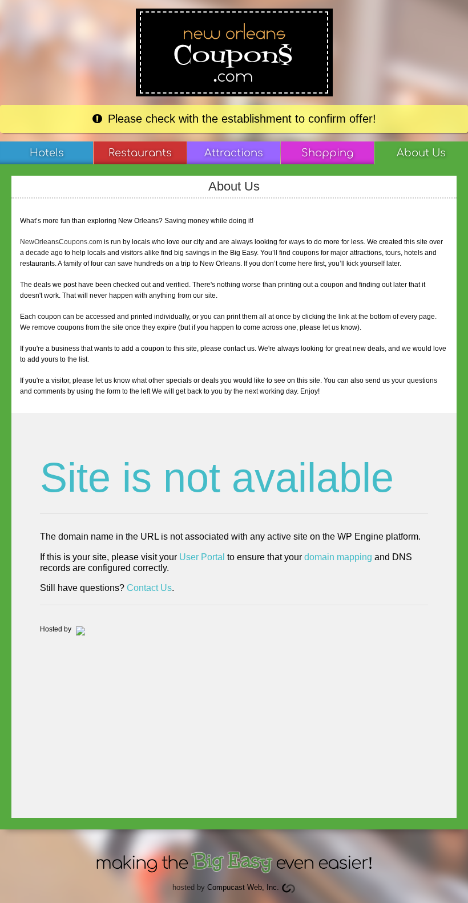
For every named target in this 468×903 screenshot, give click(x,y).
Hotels (47, 153)
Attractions (233, 153)
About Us (421, 153)
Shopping (327, 153)
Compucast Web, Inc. (243, 887)
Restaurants (140, 153)
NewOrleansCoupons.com (61, 242)
